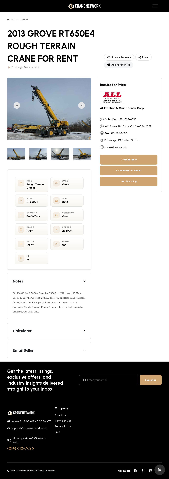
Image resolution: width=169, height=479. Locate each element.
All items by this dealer (128, 170)
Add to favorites (120, 64)
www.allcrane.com (115, 147)
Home (11, 19)
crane (24, 19)
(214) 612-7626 (20, 448)
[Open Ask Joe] (159, 470)
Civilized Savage (25, 470)
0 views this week (121, 57)
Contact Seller (129, 159)
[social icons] (135, 470)
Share (145, 57)
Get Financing (129, 181)
